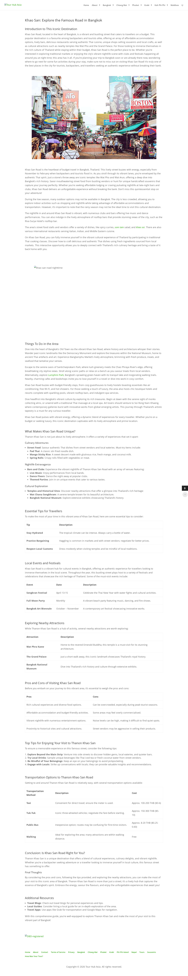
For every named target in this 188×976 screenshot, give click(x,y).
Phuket (135, 5)
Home (86, 5)
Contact (44, 952)
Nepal (134, 952)
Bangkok (107, 5)
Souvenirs (151, 952)
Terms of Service (58, 952)
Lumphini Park (56, 374)
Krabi (146, 5)
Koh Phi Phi (160, 5)
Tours (141, 952)
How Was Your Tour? (34, 956)
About (94, 5)
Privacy (71, 952)
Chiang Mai (121, 5)
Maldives (175, 5)
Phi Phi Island (123, 952)
